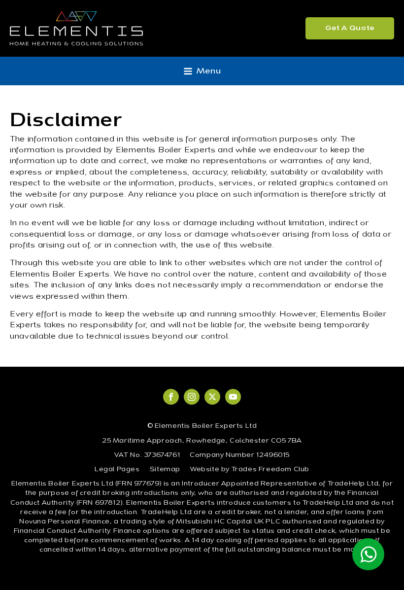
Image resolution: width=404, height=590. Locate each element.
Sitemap (165, 470)
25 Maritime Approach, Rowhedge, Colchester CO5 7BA (202, 441)
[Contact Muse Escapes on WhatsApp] (368, 554)
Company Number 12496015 (240, 455)
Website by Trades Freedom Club (249, 470)
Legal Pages (117, 470)
